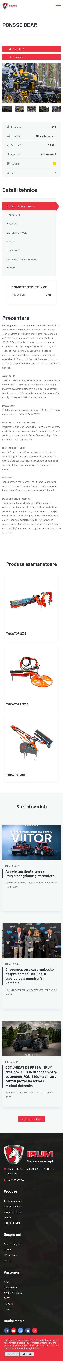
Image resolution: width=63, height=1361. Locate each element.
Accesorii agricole (13, 1206)
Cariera (7, 1260)
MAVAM (7, 1309)
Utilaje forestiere (12, 1211)
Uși (33, 172)
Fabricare (33, 154)
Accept (7, 1345)
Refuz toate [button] (27, 1354)
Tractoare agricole (13, 1200)
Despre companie (13, 1244)
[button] (31, 1119)
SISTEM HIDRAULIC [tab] (17, 232)
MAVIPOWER (10, 1287)
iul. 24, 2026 (14, 964)
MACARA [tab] (11, 223)
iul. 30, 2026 (14, 866)
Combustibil (33, 145)
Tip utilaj (33, 136)
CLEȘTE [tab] (11, 268)
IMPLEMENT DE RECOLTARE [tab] (22, 259)
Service (7, 1217)
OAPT (7, 1298)
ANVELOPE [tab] (13, 250)
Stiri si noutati (11, 1255)
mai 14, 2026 (14, 1062)
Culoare (15, 163)
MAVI (6, 1281)
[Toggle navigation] (58, 5)
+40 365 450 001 (16, 1180)
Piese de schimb (12, 1222)
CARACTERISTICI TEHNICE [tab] (21, 206)
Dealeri (7, 1249)
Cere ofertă (18, 49)
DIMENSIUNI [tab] (13, 214)
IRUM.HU (8, 1303)
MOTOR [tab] (10, 241)
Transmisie (33, 126)
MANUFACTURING (13, 1292)
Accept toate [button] (12, 1354)
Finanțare (18, 56)
